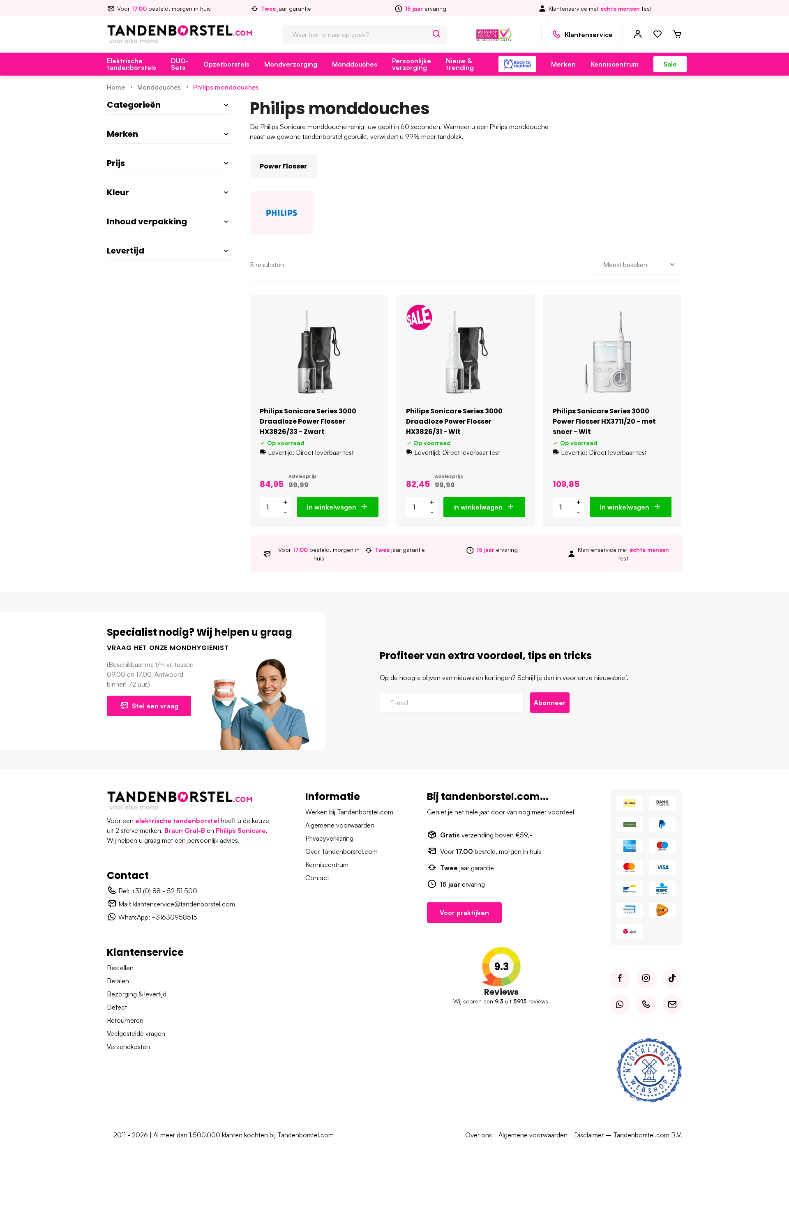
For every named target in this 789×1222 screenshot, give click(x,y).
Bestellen (120, 968)
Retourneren (125, 1020)
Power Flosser (283, 166)
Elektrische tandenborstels (131, 64)
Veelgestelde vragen (136, 1033)
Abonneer (550, 703)
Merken (563, 64)
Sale (670, 64)
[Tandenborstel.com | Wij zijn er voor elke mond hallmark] (494, 34)
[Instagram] (646, 978)
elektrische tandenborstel (177, 820)
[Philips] (282, 213)
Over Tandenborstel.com (341, 851)
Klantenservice (589, 34)
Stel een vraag (155, 706)
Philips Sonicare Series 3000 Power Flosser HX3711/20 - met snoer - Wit (604, 421)
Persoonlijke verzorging (411, 64)
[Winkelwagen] (677, 34)
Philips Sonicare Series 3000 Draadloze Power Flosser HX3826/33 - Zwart (308, 421)
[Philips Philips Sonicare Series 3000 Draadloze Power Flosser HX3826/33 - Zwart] (319, 351)
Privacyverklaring (329, 838)
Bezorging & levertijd (136, 994)
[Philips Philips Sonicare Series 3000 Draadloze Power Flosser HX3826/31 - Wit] (465, 351)
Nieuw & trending (460, 64)
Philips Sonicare (241, 830)
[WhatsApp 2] (620, 1004)
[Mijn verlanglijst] (657, 34)
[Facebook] (620, 978)
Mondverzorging (290, 64)
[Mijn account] (638, 34)
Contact (317, 878)
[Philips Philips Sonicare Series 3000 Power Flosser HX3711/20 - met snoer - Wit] (612, 351)
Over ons (478, 1135)
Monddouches (354, 64)
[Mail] (672, 1004)
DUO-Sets (180, 64)
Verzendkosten (128, 1046)
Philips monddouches (226, 87)
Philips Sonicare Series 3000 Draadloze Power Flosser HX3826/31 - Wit (454, 421)
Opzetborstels (226, 64)
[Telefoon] (646, 1004)
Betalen (118, 981)
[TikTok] (672, 978)
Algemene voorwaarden (339, 825)
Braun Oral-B (184, 830)
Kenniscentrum (615, 64)
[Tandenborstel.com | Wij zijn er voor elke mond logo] (180, 34)
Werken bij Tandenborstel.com (349, 812)
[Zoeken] (437, 34)
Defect (117, 1007)
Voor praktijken (464, 912)
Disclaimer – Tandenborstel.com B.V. (628, 1135)
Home (116, 87)
